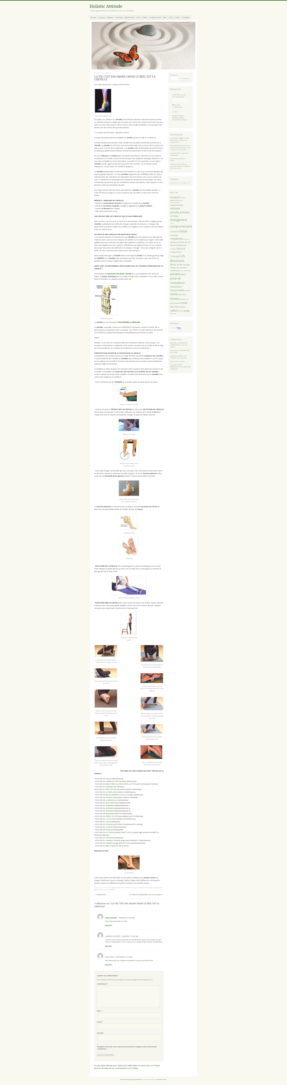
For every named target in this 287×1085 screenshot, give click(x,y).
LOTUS (108, 819)
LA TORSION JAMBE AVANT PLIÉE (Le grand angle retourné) (127, 832)
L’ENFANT (109, 797)
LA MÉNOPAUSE (100, 895)
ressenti (187, 290)
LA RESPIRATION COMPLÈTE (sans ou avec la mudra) (178, 345)
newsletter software (180, 120)
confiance (174, 231)
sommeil (182, 294)
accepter (175, 197)
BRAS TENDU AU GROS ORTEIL (117, 784)
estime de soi (184, 242)
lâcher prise (176, 264)
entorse (125, 158)
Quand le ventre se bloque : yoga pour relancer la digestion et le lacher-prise (180, 166)
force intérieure (178, 245)
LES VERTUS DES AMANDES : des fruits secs (178, 357)
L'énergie (174, 256)
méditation (175, 270)
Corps (122, 887)
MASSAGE (119, 17)
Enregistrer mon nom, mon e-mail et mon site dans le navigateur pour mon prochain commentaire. (127, 1048)
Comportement (115, 887)
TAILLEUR (109, 838)
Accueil (93, 17)
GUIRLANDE (110, 813)
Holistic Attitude (106, 6)
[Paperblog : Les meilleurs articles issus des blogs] (176, 330)
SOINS (177, 17)
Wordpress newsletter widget (178, 117)
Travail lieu (128, 887)
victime (181, 311)
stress (160, 887)
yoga (95, 889)
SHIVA (107, 830)
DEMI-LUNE (112, 792)
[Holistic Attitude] (143, 45)
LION (108, 822)
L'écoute (180, 248)
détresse (174, 242)
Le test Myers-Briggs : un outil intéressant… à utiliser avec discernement (179, 140)
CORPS (144, 17)
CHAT (108, 803)
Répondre (108, 925)
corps (150, 887)
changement (178, 220)
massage (155, 887)
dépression (186, 239)
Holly (106, 73)
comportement (143, 887)
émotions (173, 313)
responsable (177, 290)
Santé (173, 294)
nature (182, 271)
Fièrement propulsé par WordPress (131, 1079)
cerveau (174, 215)
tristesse (182, 307)
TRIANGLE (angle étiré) (114, 843)
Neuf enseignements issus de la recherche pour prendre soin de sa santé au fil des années (180, 148)
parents (187, 271)
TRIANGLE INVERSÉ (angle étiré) (118, 840)
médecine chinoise (178, 267)
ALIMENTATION (155, 17)
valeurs (174, 310)
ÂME (164, 17)
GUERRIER (110, 805)
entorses (102, 237)
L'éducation (175, 252)
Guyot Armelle (111, 918)
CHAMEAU (110, 787)
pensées (175, 274)
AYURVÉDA (186, 17)
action (183, 198)
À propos (102, 17)
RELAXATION (129, 17)
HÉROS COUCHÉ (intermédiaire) (117, 816)
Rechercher (173, 75)
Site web (100, 1033)
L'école (172, 249)
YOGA (171, 17)
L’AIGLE (108, 779)
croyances (176, 238)
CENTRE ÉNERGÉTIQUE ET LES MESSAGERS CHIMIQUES (180, 367)
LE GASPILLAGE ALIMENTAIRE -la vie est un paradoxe (146, 895)
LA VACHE (109, 827)
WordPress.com (161, 1079)
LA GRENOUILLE (111, 800)
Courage (174, 235)
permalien (111, 889)
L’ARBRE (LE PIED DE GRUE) (116, 781)
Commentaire (102, 984)
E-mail (100, 1022)
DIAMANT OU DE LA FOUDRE (122, 795)
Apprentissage (176, 205)
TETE (138, 17)
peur (183, 274)
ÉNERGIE (110, 17)
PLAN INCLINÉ (111, 824)
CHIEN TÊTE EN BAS (112, 789)
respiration (176, 286)
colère (172, 223)
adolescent (174, 200)
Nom (99, 1011)
